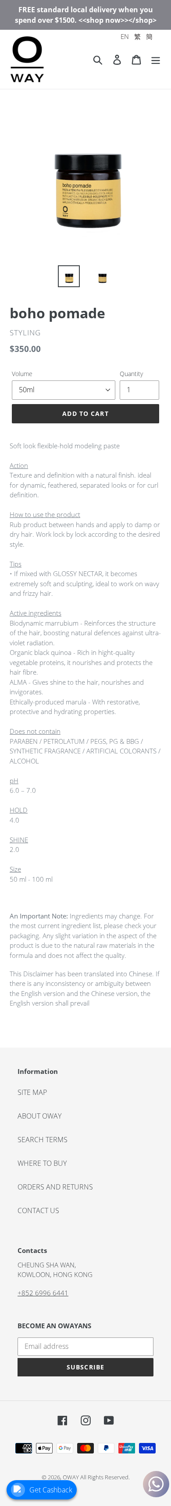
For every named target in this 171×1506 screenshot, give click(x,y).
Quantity (131, 373)
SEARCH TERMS (43, 1139)
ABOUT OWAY (39, 1116)
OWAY (71, 1477)
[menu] (136, 37)
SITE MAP (32, 1092)
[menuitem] (124, 37)
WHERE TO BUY (42, 1163)
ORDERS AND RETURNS (55, 1187)
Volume (22, 373)
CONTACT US (38, 1210)
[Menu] (155, 59)
